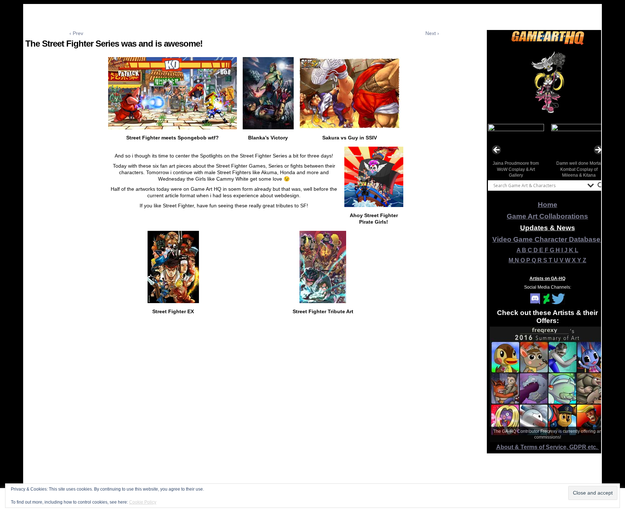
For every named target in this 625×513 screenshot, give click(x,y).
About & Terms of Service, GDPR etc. (547, 447)
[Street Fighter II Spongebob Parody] (172, 127)
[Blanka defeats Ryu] (268, 127)
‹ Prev (76, 33)
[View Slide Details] (547, 82)
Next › (432, 33)
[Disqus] (254, 417)
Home (547, 204)
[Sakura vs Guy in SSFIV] (349, 127)
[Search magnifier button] (601, 185)
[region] (547, 82)
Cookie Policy (142, 502)
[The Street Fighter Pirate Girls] (373, 205)
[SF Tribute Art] (322, 301)
